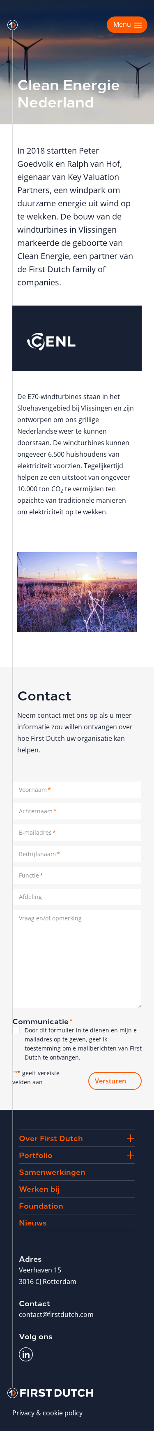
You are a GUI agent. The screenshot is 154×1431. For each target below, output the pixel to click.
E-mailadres (37, 832)
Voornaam (35, 790)
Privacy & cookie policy (47, 1412)
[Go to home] (12, 25)
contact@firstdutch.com (56, 1314)
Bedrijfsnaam (39, 854)
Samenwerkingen (52, 1171)
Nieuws (32, 1222)
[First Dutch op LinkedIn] (26, 1354)
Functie (31, 875)
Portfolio (36, 1154)
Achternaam (38, 811)
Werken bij (39, 1188)
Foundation (41, 1205)
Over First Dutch (51, 1137)
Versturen (110, 1081)
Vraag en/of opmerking (50, 918)
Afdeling (30, 897)
